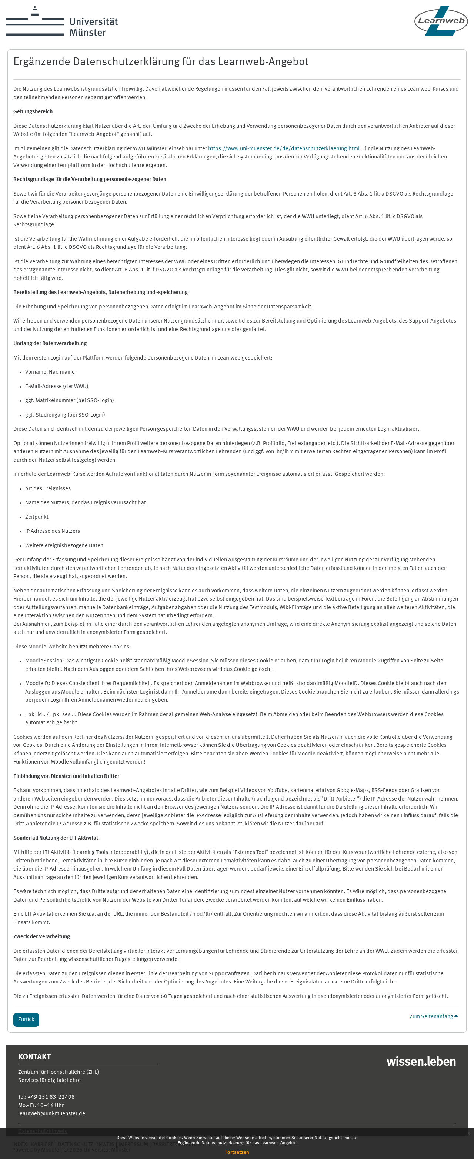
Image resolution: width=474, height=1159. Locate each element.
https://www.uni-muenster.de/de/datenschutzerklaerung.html (284, 149)
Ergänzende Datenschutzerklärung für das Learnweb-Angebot (237, 1143)
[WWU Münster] (62, 21)
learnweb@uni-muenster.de (51, 1114)
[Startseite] (441, 21)
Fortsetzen (237, 1152)
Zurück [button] (26, 1019)
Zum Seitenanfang (432, 1017)
